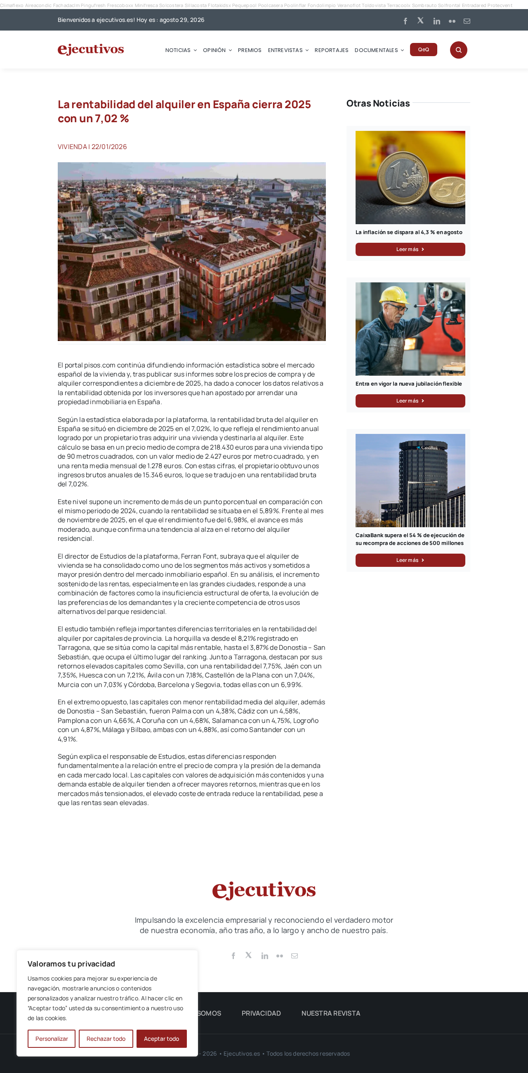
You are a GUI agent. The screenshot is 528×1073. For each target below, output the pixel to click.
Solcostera (171, 5)
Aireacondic (38, 5)
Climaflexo (12, 5)
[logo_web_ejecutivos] (91, 47)
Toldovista (373, 5)
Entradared (474, 5)
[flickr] (452, 21)
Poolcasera (270, 5)
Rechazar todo (106, 1038)
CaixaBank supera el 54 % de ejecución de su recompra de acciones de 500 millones (410, 539)
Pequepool (244, 5)
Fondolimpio (322, 5)
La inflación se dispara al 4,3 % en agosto (409, 232)
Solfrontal (449, 5)
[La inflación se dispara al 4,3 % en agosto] (410, 135)
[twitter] (421, 19)
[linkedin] (437, 21)
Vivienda (72, 146)
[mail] (467, 21)
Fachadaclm (66, 5)
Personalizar (51, 1038)
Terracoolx (398, 5)
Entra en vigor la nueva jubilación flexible (409, 383)
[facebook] (405, 21)
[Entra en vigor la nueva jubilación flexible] (410, 286)
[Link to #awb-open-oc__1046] (458, 50)
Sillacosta (196, 5)
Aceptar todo (161, 1038)
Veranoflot (349, 5)
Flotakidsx (219, 5)
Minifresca (146, 5)
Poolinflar (295, 5)
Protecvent (500, 5)
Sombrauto (424, 5)
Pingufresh (93, 5)
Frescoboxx (120, 5)
